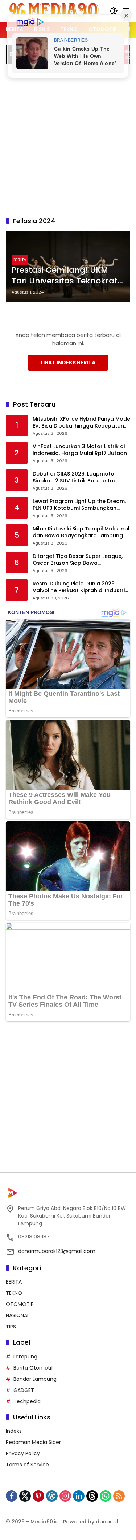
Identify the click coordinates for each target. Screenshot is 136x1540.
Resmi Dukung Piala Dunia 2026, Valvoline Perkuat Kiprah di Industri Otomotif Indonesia (79, 587)
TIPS (11, 1326)
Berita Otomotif (33, 1367)
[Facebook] (11, 1496)
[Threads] (92, 1496)
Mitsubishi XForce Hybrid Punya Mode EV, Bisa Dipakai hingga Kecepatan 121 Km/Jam (81, 423)
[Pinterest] (38, 1496)
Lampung (25, 1356)
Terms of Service (27, 1464)
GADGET (23, 1390)
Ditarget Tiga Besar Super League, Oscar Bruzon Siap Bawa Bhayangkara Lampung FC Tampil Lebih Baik (78, 560)
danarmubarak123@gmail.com (56, 1251)
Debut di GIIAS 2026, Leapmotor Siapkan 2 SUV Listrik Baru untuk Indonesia (74, 477)
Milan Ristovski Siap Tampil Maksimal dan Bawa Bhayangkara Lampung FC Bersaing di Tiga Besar (81, 532)
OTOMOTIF (19, 1304)
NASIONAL (17, 1315)
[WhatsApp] (105, 1496)
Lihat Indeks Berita (68, 362)
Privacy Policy (23, 1453)
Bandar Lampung (35, 1379)
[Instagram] (65, 1496)
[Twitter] (25, 1496)
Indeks (14, 1431)
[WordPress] (52, 1496)
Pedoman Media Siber (33, 1442)
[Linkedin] (79, 1496)
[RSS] (119, 1496)
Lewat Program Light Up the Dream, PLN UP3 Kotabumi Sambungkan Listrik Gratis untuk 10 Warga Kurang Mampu (80, 505)
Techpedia (27, 1401)
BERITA (19, 260)
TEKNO (14, 1293)
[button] (113, 10)
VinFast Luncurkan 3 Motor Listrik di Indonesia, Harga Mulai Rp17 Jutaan (80, 450)
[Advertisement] (68, 139)
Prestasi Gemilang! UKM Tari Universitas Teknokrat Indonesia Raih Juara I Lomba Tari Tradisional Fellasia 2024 (65, 276)
